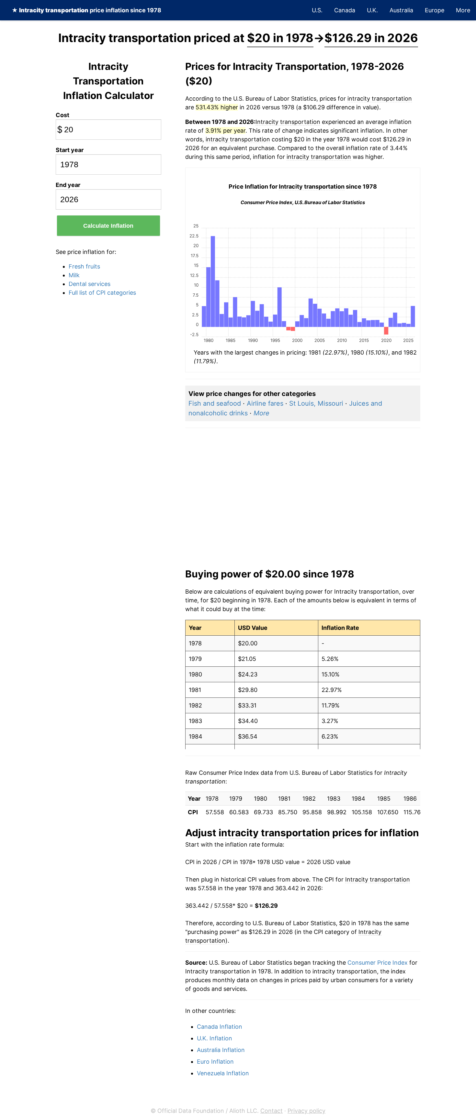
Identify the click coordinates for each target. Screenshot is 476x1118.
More (463, 10)
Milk (74, 275)
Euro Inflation (215, 1061)
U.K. (372, 10)
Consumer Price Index (377, 962)
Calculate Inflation (108, 226)
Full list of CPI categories (102, 292)
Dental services (89, 283)
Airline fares (265, 403)
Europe (434, 10)
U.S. (317, 10)
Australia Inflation (221, 1050)
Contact (271, 1110)
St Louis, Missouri (316, 403)
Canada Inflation (219, 1026)
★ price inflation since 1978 (86, 10)
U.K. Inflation (214, 1038)
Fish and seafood (214, 403)
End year (68, 184)
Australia (401, 10)
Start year (70, 150)
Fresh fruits (84, 266)
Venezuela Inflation (223, 1073)
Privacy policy (306, 1110)
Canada (344, 10)
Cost (62, 115)
